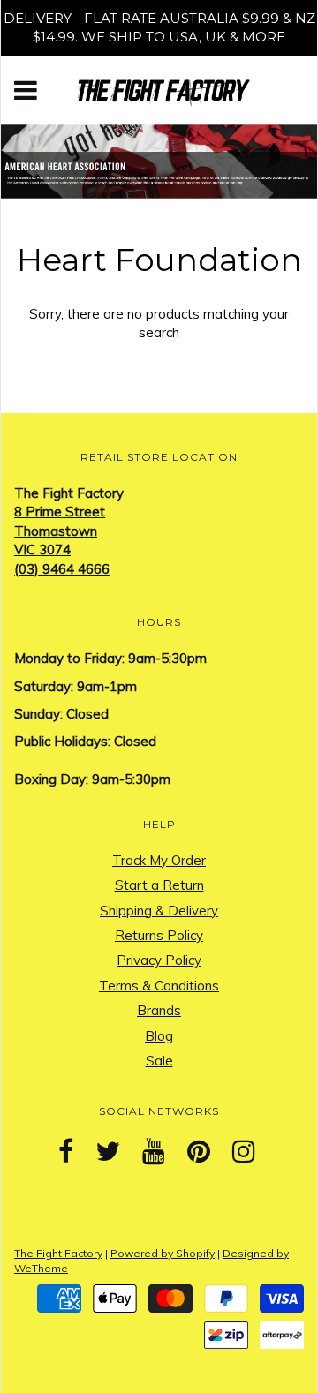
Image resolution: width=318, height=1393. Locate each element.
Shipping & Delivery (159, 910)
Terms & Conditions (159, 985)
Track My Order (159, 860)
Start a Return (159, 885)
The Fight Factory (58, 1253)
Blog (159, 1036)
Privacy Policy (159, 960)
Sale (159, 1060)
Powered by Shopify (162, 1253)
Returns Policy (159, 935)
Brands (159, 1010)
